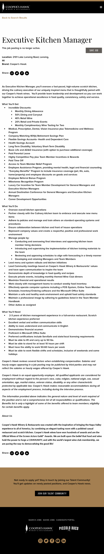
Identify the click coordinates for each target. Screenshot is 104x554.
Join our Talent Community (52, 493)
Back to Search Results (14, 18)
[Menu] (101, 7)
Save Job (94, 50)
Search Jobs (35, 520)
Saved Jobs (49, 520)
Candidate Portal (65, 520)
